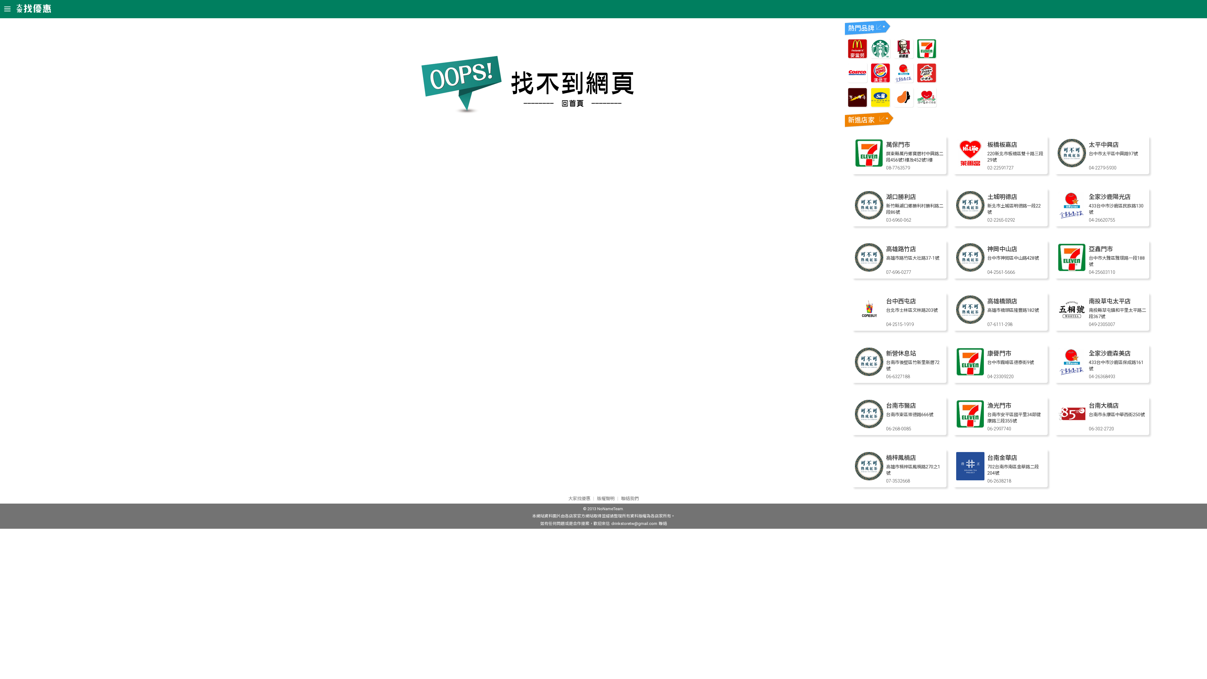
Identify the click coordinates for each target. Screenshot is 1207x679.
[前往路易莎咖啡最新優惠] (903, 105)
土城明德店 (1002, 197)
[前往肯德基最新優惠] (903, 57)
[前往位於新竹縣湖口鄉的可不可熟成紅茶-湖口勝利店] (869, 218)
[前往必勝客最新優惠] (926, 81)
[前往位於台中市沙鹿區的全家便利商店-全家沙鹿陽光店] (1072, 218)
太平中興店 (1104, 144)
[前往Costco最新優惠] (857, 81)
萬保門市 (898, 144)
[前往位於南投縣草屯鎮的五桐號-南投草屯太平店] (1072, 322)
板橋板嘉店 (1002, 144)
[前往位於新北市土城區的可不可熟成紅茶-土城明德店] (970, 218)
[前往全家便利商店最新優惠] (903, 81)
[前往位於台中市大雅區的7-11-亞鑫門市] (1072, 270)
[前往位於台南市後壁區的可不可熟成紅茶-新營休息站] (869, 374)
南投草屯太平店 (1110, 301)
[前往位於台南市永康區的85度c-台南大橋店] (1072, 426)
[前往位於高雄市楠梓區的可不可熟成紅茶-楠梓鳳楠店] (869, 479)
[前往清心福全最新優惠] (926, 105)
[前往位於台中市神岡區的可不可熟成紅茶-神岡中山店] (970, 270)
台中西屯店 (901, 301)
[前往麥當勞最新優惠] (857, 57)
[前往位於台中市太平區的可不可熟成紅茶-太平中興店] (1072, 165)
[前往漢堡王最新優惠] (880, 81)
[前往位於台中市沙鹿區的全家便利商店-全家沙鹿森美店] (1072, 374)
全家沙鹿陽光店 (1110, 197)
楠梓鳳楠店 (901, 457)
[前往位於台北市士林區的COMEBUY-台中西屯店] (869, 322)
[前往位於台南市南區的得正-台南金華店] (970, 479)
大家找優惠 (579, 498)
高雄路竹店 (901, 249)
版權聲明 (606, 498)
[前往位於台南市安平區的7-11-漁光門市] (970, 426)
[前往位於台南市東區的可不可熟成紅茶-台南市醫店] (869, 426)
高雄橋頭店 (1002, 301)
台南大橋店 (1104, 405)
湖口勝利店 (901, 197)
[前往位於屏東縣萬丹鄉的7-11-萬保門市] (869, 165)
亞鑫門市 (1101, 249)
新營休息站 (901, 353)
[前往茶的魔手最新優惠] (857, 105)
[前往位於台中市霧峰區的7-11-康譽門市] (970, 374)
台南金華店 (1002, 457)
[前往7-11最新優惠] (926, 57)
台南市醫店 (901, 405)
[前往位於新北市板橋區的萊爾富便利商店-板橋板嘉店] (970, 165)
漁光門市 (999, 405)
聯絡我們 (630, 498)
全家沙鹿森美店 (1110, 353)
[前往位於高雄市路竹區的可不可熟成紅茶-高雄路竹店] (869, 270)
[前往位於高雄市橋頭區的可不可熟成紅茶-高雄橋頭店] (970, 322)
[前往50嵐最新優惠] (880, 105)
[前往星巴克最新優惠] (880, 57)
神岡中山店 (1002, 249)
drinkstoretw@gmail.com (634, 523)
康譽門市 (999, 353)
